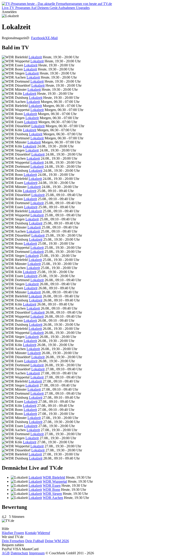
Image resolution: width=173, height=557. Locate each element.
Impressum (37, 553)
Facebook (38, 38)
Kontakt (30, 533)
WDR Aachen (53, 498)
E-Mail (53, 38)
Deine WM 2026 (57, 541)
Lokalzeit (35, 57)
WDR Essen (52, 485)
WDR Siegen (52, 494)
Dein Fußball (34, 541)
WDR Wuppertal (55, 481)
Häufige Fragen (13, 533)
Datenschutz (19, 553)
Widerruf (43, 533)
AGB (6, 553)
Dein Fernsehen (13, 541)
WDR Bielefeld (54, 477)
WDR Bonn (51, 489)
